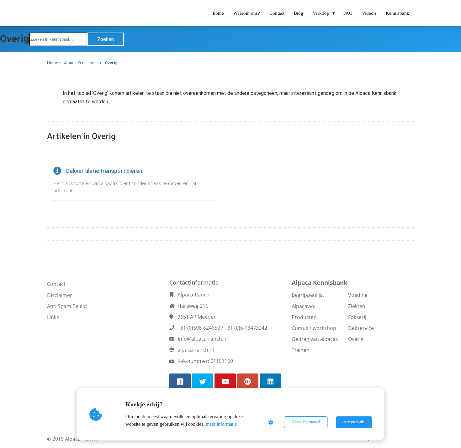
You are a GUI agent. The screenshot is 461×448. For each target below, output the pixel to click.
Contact (56, 284)
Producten (304, 317)
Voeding (358, 294)
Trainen (301, 350)
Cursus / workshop (314, 328)
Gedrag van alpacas (315, 339)
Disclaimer (59, 295)
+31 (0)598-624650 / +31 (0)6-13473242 (222, 327)
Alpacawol (303, 306)
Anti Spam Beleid (67, 306)
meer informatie (221, 424)
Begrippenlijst (308, 294)
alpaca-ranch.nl (196, 349)
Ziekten (356, 306)
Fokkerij (357, 317)
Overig (355, 339)
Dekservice (361, 328)
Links (53, 317)
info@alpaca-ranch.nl (203, 338)
